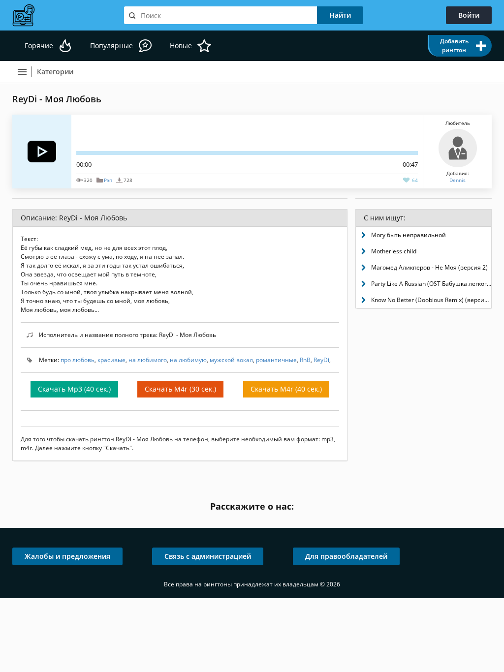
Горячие (39, 45)
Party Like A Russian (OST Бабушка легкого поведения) (431, 283)
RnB (305, 360)
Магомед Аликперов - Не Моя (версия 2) (429, 267)
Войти (468, 15)
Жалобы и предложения (67, 556)
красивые (111, 360)
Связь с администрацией (207, 556)
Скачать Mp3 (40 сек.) (74, 389)
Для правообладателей (346, 556)
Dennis (457, 180)
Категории (55, 71)
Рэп (108, 180)
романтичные (276, 360)
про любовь (77, 360)
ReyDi (321, 360)
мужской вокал (231, 360)
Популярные (111, 45)
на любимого (147, 360)
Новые (181, 45)
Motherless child (393, 251)
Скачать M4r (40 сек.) (286, 389)
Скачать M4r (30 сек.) (180, 389)
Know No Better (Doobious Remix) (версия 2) (431, 300)
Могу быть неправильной (408, 235)
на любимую (188, 360)
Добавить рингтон (454, 45)
